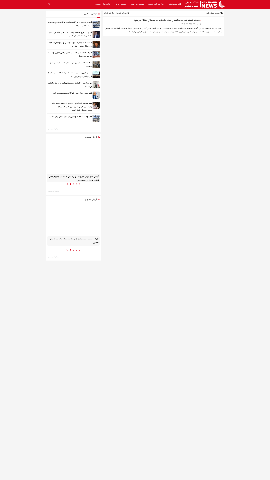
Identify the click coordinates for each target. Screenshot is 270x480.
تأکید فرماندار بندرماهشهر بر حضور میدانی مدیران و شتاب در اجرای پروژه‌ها (70, 54)
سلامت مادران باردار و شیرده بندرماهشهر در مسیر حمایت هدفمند (70, 64)
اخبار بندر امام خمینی (156, 4)
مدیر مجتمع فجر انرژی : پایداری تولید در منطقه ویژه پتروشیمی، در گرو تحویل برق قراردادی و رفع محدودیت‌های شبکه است (72, 107)
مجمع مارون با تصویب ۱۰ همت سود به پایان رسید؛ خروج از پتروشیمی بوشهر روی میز (70, 74)
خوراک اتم (108, 13)
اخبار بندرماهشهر (174, 4)
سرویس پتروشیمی (137, 4)
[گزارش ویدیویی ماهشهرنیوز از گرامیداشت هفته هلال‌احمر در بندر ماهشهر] (73, 220)
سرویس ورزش (120, 4)
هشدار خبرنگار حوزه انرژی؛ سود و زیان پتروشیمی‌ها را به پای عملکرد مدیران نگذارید (70, 44)
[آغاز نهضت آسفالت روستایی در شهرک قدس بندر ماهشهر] (96, 118)
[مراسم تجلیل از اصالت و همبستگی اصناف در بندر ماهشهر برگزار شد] (96, 84)
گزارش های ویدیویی (102, 4)
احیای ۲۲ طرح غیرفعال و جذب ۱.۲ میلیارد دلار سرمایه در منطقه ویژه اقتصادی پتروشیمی (70, 34)
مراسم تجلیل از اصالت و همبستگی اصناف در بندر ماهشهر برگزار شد (70, 85)
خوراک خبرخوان (120, 13)
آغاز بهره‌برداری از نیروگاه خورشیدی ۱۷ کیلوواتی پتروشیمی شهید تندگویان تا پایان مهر (70, 24)
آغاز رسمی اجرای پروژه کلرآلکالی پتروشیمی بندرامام (72, 93)
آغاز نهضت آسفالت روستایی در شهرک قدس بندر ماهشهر (70, 116)
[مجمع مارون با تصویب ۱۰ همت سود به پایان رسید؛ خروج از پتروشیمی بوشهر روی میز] (96, 74)
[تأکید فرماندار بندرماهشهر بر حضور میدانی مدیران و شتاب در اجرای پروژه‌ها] (96, 54)
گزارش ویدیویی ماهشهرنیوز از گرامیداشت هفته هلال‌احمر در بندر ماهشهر (74, 240)
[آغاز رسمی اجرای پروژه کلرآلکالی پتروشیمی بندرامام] (96, 94)
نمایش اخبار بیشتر (53, 129)
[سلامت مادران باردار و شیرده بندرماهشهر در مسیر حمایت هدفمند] (96, 64)
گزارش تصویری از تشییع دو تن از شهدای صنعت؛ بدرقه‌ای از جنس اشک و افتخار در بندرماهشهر (74, 178)
